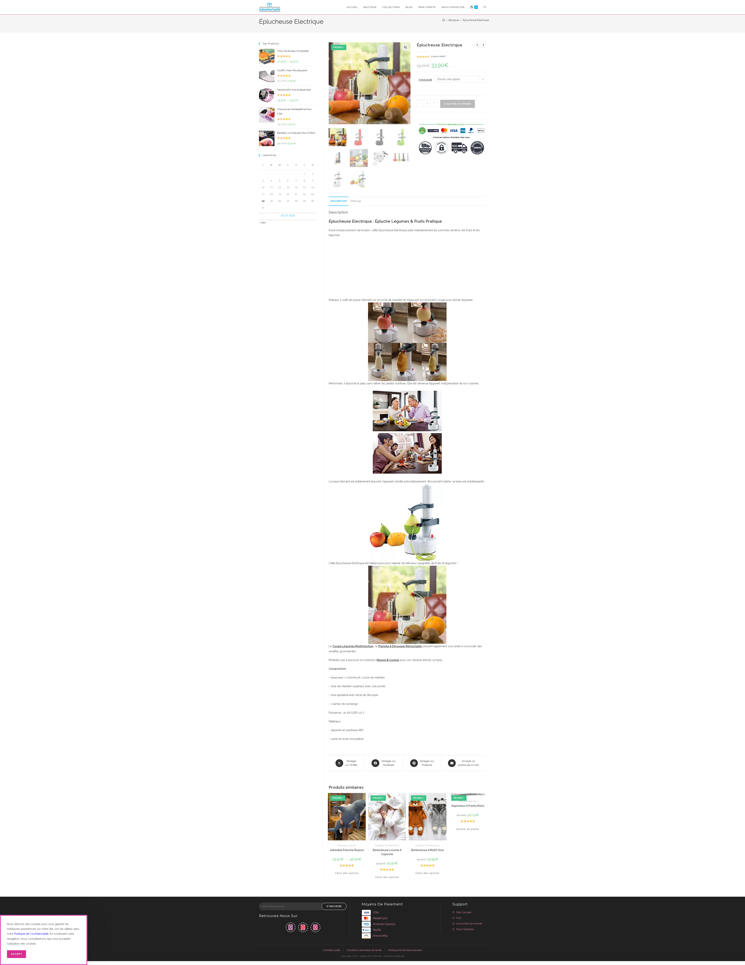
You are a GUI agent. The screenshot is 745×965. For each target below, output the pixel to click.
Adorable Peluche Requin (347, 850)
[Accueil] (443, 20)
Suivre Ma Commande (469, 923)
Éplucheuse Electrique (476, 20)
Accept (16, 954)
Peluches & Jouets (346, 845)
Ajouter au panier (457, 103)
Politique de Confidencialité (31, 933)
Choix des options (347, 873)
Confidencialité (331, 950)
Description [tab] (339, 201)
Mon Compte (463, 912)
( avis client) (438, 56)
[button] (405, 47)
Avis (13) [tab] (356, 201)
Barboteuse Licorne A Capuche (387, 852)
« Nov (262, 222)
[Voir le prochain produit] (483, 45)
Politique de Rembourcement (405, 950)
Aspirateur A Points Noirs (467, 805)
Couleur (425, 80)
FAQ (458, 917)
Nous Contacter (465, 929)
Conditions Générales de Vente (364, 950)
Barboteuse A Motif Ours (427, 850)
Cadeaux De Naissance (387, 845)
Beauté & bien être (467, 801)
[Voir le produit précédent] (477, 45)
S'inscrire (334, 906)
